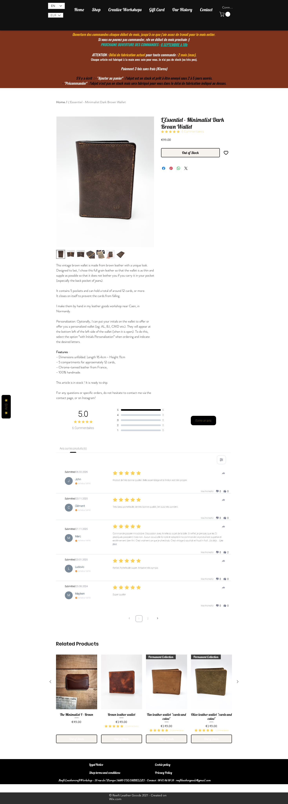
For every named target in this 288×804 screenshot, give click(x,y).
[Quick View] (76, 682)
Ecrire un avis (203, 420)
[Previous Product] (50, 681)
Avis (6, 406)
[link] (225, 14)
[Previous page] (129, 618)
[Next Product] (237, 681)
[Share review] (223, 473)
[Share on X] (186, 168)
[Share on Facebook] (163, 168)
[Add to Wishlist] (226, 152)
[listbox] (55, 15)
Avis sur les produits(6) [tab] (73, 448)
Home (60, 102)
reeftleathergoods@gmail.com (193, 780)
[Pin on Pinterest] (171, 168)
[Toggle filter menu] (221, 459)
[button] (55, 15)
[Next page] (157, 618)
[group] (144, 698)
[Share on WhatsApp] (178, 168)
